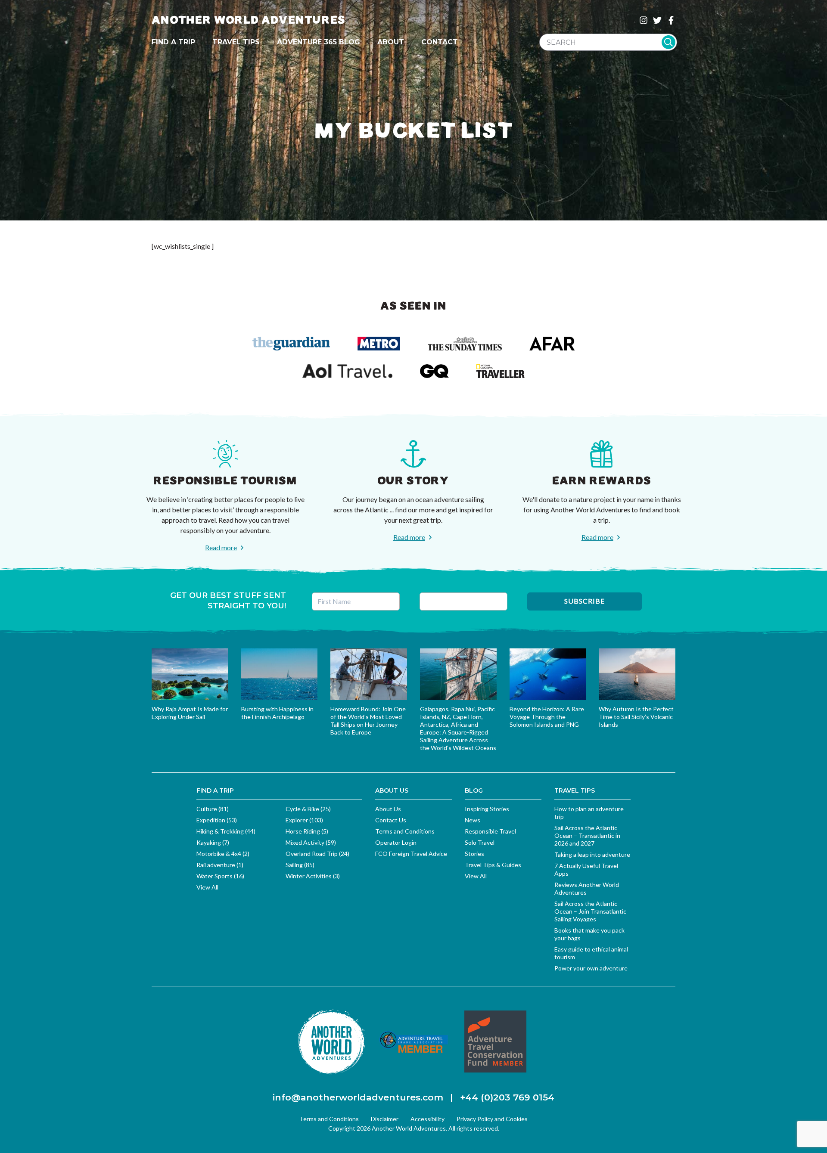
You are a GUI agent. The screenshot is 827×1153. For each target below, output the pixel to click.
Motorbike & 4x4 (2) (222, 853)
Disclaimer (384, 1118)
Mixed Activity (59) (311, 842)
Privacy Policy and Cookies (492, 1118)
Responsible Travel (490, 831)
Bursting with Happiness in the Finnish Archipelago (277, 712)
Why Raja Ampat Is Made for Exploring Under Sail (190, 712)
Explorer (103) (304, 820)
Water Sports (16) (220, 876)
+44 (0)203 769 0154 (507, 1097)
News (472, 820)
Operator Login (396, 842)
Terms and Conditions (405, 831)
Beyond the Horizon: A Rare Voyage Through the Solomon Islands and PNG (547, 716)
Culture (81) (212, 808)
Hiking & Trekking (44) (225, 831)
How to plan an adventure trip (589, 812)
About (390, 42)
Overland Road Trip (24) (317, 853)
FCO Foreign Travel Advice (411, 853)
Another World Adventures (248, 20)
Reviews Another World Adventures (586, 888)
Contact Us (390, 820)
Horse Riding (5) (307, 831)
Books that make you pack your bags (589, 934)
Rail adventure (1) (219, 864)
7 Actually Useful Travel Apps (586, 869)
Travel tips (236, 42)
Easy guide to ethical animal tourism (591, 953)
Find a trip (173, 42)
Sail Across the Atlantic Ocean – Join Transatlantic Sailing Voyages (590, 911)
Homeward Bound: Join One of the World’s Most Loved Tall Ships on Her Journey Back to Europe (368, 720)
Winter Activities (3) (313, 876)
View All (207, 887)
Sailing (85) (300, 864)
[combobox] (608, 42)
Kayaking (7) (212, 842)
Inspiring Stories (487, 808)
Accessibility (427, 1118)
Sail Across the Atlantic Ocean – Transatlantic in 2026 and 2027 (587, 835)
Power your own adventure (591, 968)
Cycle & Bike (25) (308, 808)
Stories (474, 853)
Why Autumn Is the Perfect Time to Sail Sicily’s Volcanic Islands (636, 716)
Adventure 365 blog (318, 42)
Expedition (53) (216, 820)
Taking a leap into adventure (592, 854)
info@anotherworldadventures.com (358, 1097)
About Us (388, 808)
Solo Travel (479, 842)
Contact (439, 42)
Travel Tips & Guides (493, 864)
